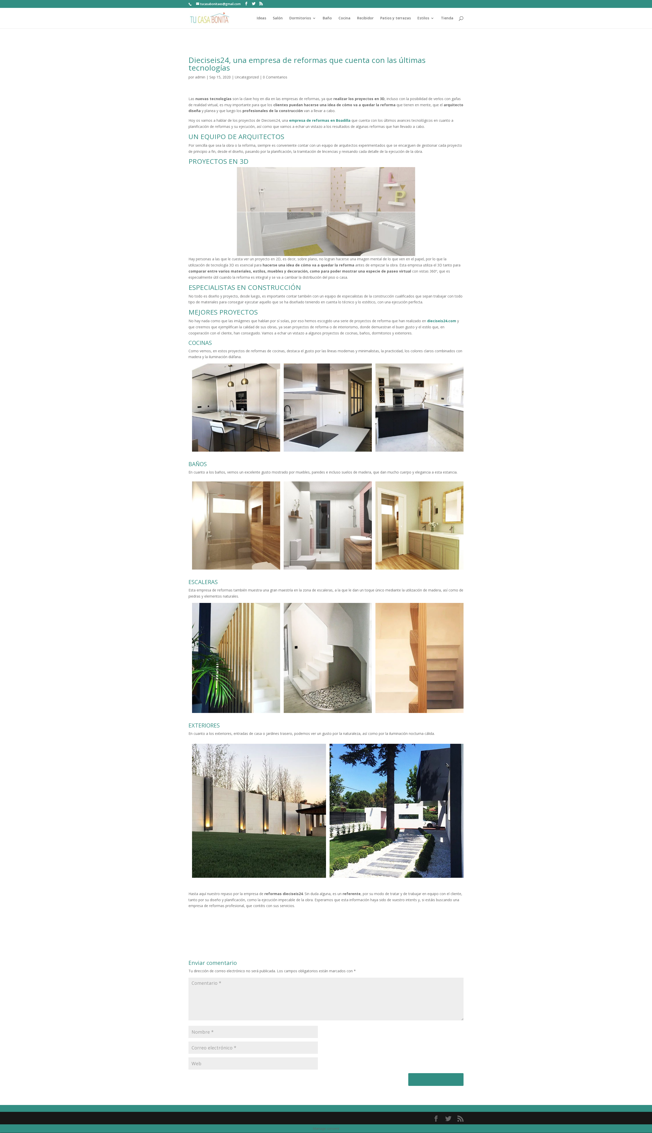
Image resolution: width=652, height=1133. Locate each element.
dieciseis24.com (441, 320)
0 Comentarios (275, 77)
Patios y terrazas (395, 18)
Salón (278, 18)
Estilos (423, 18)
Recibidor (365, 18)
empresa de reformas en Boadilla (319, 120)
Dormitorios (300, 18)
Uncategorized (247, 77)
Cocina (344, 18)
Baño (327, 18)
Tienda (447, 18)
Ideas (261, 18)
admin (200, 77)
